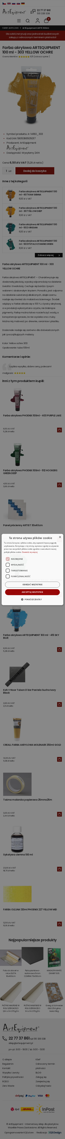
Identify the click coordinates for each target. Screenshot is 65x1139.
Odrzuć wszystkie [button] (32, 584)
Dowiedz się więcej (30, 552)
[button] (32, 599)
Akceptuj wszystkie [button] (32, 592)
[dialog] (32, 569)
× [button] (60, 537)
